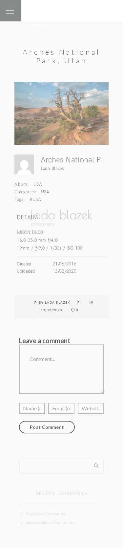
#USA (35, 199)
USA (37, 184)
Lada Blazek (52, 168)
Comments (55, 514)
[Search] (94, 464)
